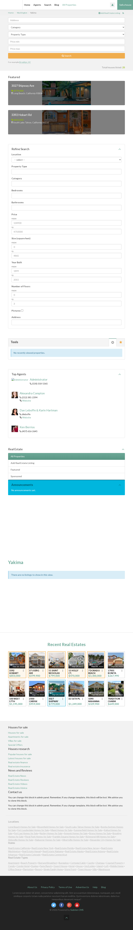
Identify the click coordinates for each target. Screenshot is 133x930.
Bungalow (64, 862)
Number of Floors (21, 286)
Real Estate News (17, 775)
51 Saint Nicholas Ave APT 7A (54, 671)
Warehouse (104, 869)
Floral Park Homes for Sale (38, 836)
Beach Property (29, 862)
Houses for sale (16, 732)
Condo (11, 866)
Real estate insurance (19, 766)
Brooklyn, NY (25, 62)
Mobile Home (116, 866)
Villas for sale (14, 740)
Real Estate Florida (64, 848)
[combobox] (66, 171)
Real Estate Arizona (95, 851)
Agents (37, 4)
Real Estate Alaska (74, 851)
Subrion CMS (77, 909)
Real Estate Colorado (30, 854)
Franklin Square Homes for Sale (68, 836)
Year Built (17, 262)
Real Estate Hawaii (31, 851)
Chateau (100, 862)
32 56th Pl (74, 698)
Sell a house (125, 4)
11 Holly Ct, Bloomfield (74, 671)
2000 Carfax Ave (33, 700)
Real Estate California (19, 848)
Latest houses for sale (19, 758)
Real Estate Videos (17, 784)
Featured (15, 469)
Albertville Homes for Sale (75, 839)
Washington (22, 13)
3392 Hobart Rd (21, 115)
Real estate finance (18, 762)
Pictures (16, 310)
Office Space (14, 869)
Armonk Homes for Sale (76, 833)
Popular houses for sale (20, 754)
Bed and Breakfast (47, 862)
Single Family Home (53, 869)
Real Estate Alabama (52, 851)
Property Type (19, 166)
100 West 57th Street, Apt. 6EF (14, 700)
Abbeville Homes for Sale (20, 839)
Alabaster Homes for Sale (47, 839)
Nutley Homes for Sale (51, 833)
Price (14, 214)
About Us (32, 887)
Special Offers (15, 744)
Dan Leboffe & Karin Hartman (39, 410)
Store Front (70, 869)
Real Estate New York (42, 848)
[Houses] (11, 5)
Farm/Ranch (46, 866)
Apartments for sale (18, 736)
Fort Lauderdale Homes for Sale (33, 830)
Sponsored (16, 476)
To (12, 227)
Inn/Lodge (89, 866)
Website (26, 400)
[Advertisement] (66, 527)
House (79, 866)
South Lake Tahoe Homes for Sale (82, 826)
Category (17, 178)
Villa (94, 869)
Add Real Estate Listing (110, 13)
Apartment (13, 862)
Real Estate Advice (17, 788)
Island (100, 866)
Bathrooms (18, 202)
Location (16, 154)
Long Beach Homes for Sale (22, 826)
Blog (56, 4)
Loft (106, 866)
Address (16, 317)
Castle (90, 862)
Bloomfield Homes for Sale (50, 826)
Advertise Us (82, 887)
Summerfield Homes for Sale (88, 830)
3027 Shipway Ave (22, 85)
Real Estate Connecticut (54, 854)
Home (27, 4)
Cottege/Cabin (78, 862)
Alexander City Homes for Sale (105, 839)
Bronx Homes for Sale (100, 833)
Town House (84, 869)
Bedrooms (17, 190)
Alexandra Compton (32, 393)
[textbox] (13, 171)
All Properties (69, 4)
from (14, 219)
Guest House (60, 866)
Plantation (28, 869)
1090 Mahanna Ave (93, 700)
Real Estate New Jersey (87, 848)
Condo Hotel (23, 866)
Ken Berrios (27, 427)
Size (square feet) (21, 238)
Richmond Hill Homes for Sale (100, 836)
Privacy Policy (48, 887)
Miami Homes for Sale (61, 830)
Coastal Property (114, 862)
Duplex (34, 866)
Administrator (39, 379)
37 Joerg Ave (34, 671)
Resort (38, 869)
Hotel (71, 866)
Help (95, 887)
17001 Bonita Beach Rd (113, 671)
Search (47, 4)
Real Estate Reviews (18, 779)
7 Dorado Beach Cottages (94, 671)
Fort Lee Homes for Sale (26, 833)
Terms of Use (65, 887)
